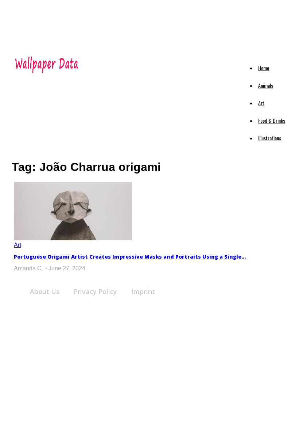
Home (263, 68)
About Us (44, 291)
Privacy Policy (95, 291)
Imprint (143, 291)
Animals (265, 85)
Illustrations (269, 138)
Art (261, 103)
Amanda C (28, 268)
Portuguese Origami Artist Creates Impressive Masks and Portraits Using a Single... (130, 256)
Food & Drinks (271, 120)
